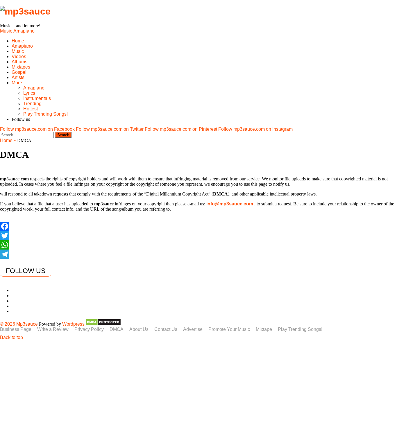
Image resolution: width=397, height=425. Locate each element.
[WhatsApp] (198, 245)
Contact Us (165, 329)
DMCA (117, 329)
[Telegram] (198, 254)
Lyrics (29, 93)
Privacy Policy (89, 329)
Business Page (15, 329)
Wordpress (73, 324)
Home (18, 40)
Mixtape (264, 329)
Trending (32, 103)
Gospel (19, 72)
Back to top (11, 337)
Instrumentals (37, 98)
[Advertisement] (174, 383)
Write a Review (53, 329)
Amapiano (24, 30)
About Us (139, 329)
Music (6, 30)
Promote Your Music (229, 329)
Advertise (193, 329)
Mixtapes (21, 66)
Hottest (30, 108)
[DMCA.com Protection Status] (103, 324)
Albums (19, 61)
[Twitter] (198, 235)
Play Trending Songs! (45, 114)
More (17, 82)
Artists (18, 77)
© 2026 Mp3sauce (19, 324)
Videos (19, 56)
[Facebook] (198, 226)
